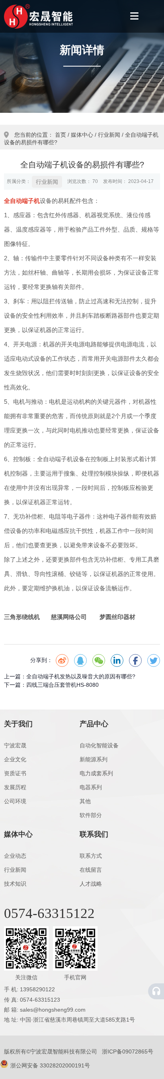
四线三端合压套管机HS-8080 (62, 685)
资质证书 (15, 773)
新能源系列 (93, 759)
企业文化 (15, 759)
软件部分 (91, 815)
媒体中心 (82, 135)
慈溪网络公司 (69, 616)
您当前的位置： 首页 (41, 135)
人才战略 (91, 883)
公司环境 (15, 801)
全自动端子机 (22, 200)
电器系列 (91, 787)
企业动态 (15, 856)
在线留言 (91, 870)
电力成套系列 (96, 773)
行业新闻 (109, 135)
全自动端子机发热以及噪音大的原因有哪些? (80, 676)
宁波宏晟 (15, 745)
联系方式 (91, 856)
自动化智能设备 (99, 745)
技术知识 (15, 883)
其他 (85, 801)
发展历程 (15, 787)
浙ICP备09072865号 (127, 1051)
